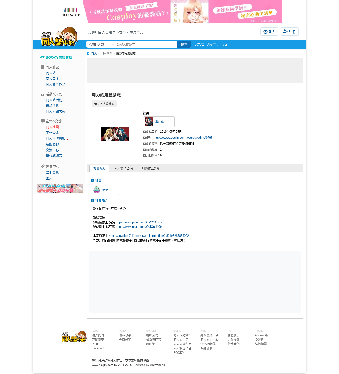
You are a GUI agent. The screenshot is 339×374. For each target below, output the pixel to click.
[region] (159, 281)
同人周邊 (52, 79)
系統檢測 (206, 348)
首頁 (94, 53)
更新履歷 (98, 339)
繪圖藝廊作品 (209, 335)
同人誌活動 (54, 100)
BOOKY (178, 352)
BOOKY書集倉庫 (59, 57)
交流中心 (52, 150)
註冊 (292, 32)
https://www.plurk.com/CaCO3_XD (139, 222)
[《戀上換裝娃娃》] (169, 11)
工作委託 (52, 132)
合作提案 (234, 339)
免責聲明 (125, 339)
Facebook (98, 348)
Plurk (95, 344)
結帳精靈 (261, 344)
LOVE (199, 44)
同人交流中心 (209, 339)
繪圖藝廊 (52, 144)
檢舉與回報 (153, 339)
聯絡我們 (152, 335)
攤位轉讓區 (54, 156)
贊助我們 (234, 344)
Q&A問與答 (208, 344)
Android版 (261, 335)
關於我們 (98, 335)
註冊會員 (52, 172)
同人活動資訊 (182, 335)
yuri (225, 44)
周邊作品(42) (150, 168)
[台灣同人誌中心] (59, 36)
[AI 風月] (60, 190)
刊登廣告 (234, 335)
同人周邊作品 (182, 344)
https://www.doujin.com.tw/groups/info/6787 (183, 137)
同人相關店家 (55, 111)
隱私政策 (125, 335)
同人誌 (51, 73)
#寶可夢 (213, 45)
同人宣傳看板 (55, 138)
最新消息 (52, 106)
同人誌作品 (180, 339)
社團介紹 (99, 168)
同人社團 (52, 127)
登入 (271, 32)
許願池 (150, 344)
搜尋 (184, 44)
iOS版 (259, 339)
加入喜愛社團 (106, 104)
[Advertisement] (195, 70)
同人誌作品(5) (123, 168)
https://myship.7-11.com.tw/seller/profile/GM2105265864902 (149, 235)
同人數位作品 (55, 84)
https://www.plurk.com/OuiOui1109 (139, 226)
